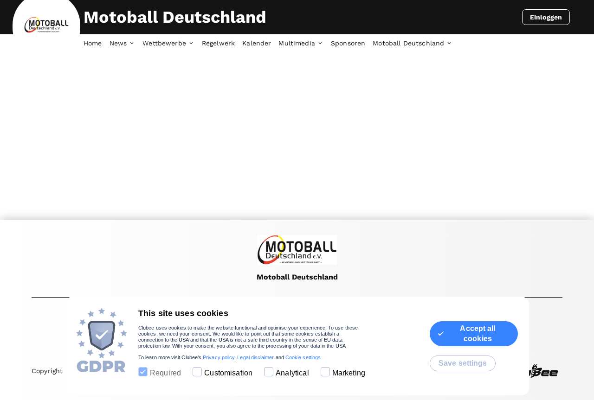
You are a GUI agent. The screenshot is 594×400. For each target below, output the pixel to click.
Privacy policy (218, 357)
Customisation (228, 373)
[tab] (97, 43)
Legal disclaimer (255, 357)
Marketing (348, 373)
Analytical (292, 373)
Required (165, 373)
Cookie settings (303, 357)
